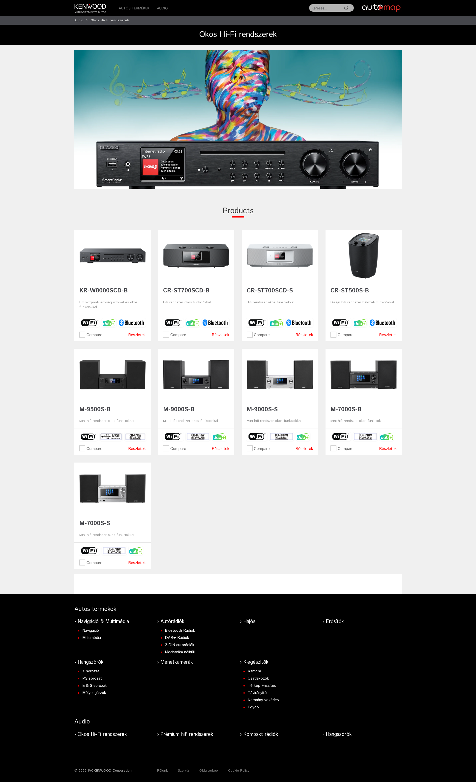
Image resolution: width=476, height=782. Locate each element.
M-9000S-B (178, 409)
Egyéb (253, 707)
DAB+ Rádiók (177, 638)
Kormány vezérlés (263, 700)
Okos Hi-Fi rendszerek (102, 734)
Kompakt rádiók (260, 734)
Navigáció (90, 630)
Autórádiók (172, 621)
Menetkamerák (176, 662)
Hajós (249, 621)
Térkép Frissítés (262, 685)
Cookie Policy (238, 770)
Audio (162, 8)
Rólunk (162, 770)
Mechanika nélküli (180, 652)
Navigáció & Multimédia (103, 621)
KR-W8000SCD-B (103, 290)
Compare (93, 335)
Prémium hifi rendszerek (186, 734)
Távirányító (257, 693)
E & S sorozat (94, 685)
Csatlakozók (258, 678)
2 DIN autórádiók (179, 645)
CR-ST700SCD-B (186, 290)
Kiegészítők (255, 662)
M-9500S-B (95, 409)
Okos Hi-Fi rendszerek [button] (109, 20)
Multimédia (91, 638)
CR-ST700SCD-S (270, 290)
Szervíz (183, 770)
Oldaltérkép (208, 770)
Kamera (254, 671)
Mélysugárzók (94, 693)
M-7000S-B (345, 409)
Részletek (137, 335)
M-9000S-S (262, 409)
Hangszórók (91, 662)
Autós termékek (134, 8)
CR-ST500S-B (349, 290)
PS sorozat (92, 678)
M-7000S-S (94, 523)
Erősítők (335, 621)
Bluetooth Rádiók (180, 630)
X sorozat (90, 671)
